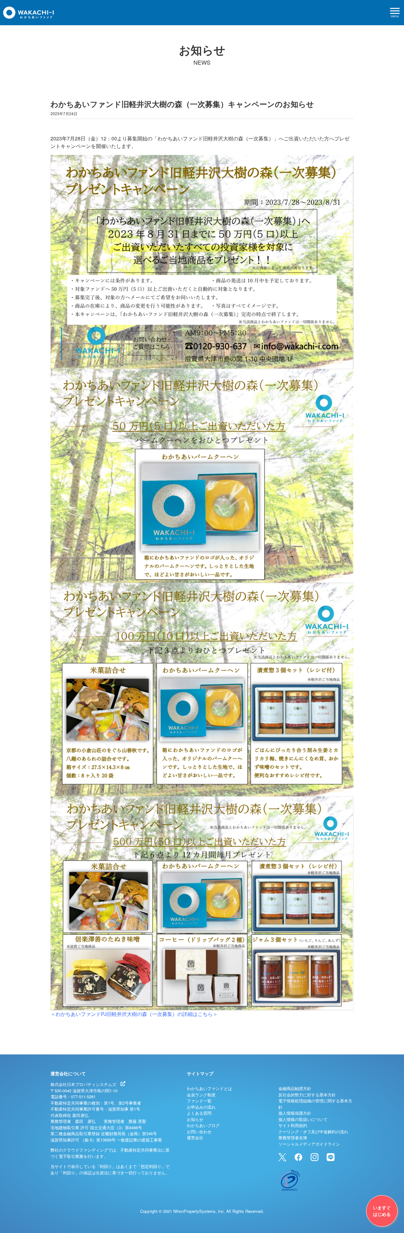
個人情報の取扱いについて (303, 1119)
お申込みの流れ (201, 1107)
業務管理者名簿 (292, 1138)
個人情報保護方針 (294, 1113)
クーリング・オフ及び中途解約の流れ (313, 1132)
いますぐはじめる (382, 1210)
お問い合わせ (199, 1132)
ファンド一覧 (199, 1101)
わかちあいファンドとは (209, 1088)
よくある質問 (199, 1113)
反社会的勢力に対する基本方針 (307, 1095)
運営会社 (195, 1138)
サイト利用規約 (292, 1125)
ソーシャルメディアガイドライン (309, 1144)
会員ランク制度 (201, 1095)
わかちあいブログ (203, 1125)
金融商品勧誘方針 (294, 1088)
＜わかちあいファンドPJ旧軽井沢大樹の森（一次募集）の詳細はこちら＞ (134, 1014)
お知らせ (195, 1119)
